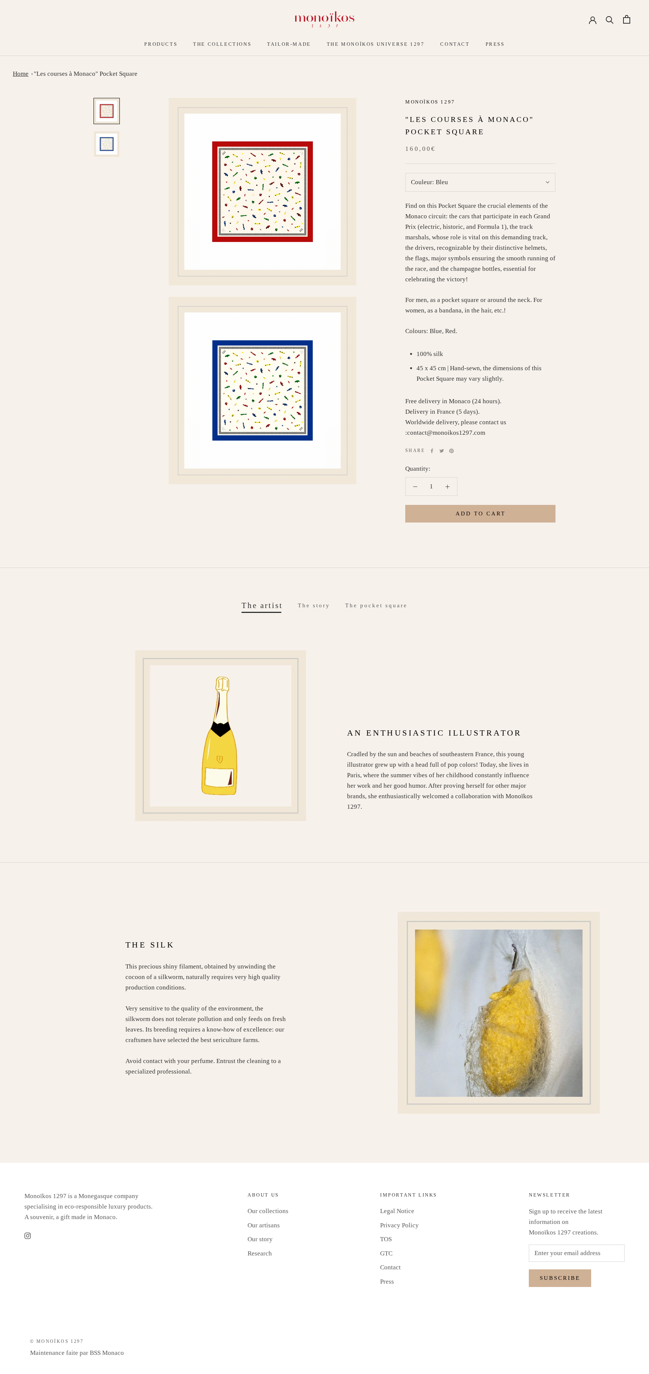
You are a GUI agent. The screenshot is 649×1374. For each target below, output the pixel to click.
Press (495, 44)
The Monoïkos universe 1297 (376, 44)
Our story (260, 1239)
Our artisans (264, 1225)
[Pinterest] (451, 451)
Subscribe (560, 1278)
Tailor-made (289, 44)
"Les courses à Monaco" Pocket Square (85, 73)
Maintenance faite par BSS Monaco (77, 1352)
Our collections (268, 1211)
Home (21, 73)
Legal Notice (397, 1211)
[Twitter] (441, 451)
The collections (222, 44)
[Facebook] (432, 451)
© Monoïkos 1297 (56, 1341)
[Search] (610, 19)
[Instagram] (27, 1235)
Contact (454, 44)
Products (160, 44)
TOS (386, 1239)
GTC (386, 1253)
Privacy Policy (399, 1225)
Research (260, 1253)
